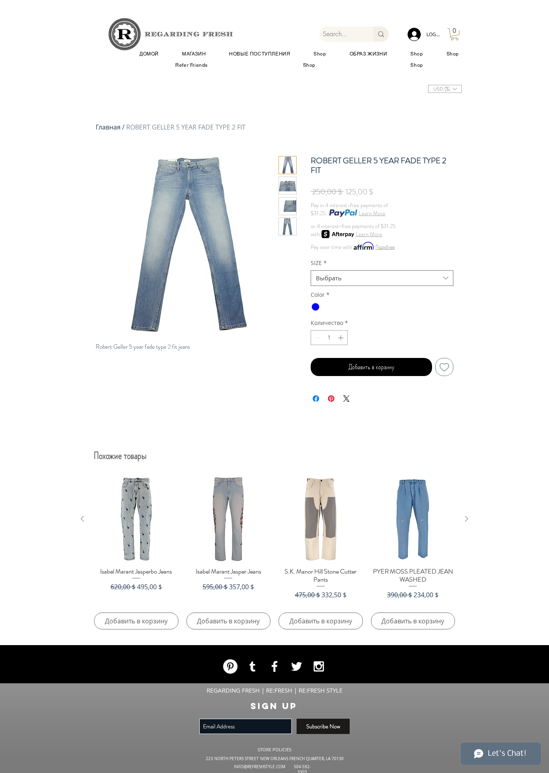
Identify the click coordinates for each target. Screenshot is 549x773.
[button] (423, 276)
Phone (184, 413)
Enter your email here (159, 370)
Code (138, 413)
